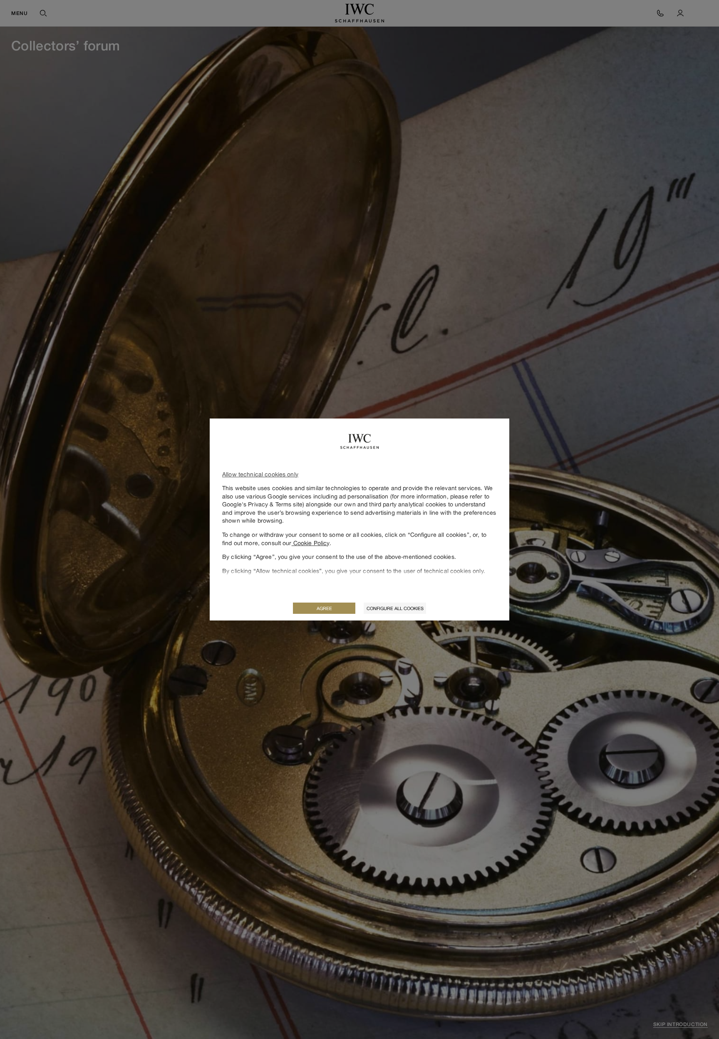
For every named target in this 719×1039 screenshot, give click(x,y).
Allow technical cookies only (260, 474)
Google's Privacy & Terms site (262, 504)
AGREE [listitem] (324, 608)
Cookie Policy (311, 542)
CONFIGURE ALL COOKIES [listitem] (395, 608)
